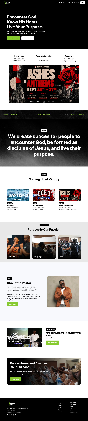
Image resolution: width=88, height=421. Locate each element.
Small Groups (73, 404)
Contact (60, 411)
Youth (71, 410)
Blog (59, 409)
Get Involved (66, 2)
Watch (77, 2)
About (60, 2)
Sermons (60, 407)
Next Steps (60, 405)
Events (73, 2)
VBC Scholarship (74, 412)
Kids (71, 408)
